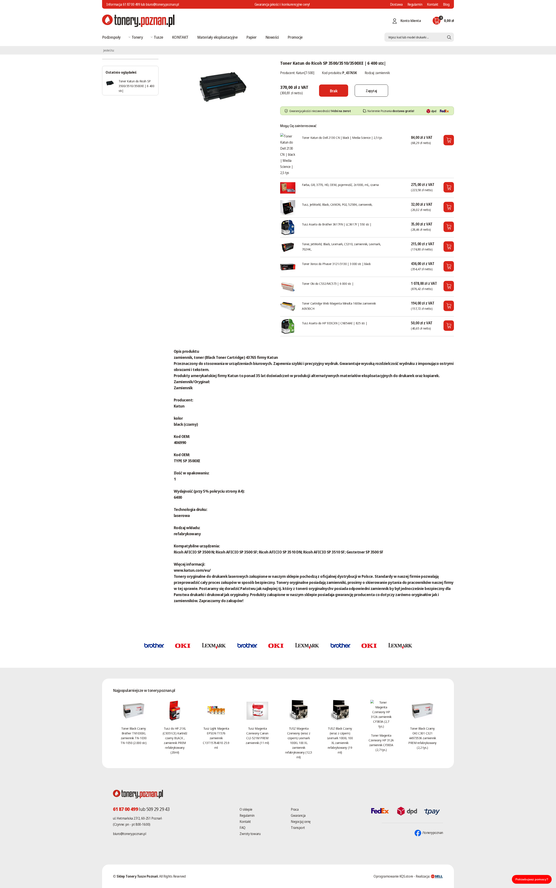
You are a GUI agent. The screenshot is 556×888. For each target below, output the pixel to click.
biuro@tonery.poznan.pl (129, 833)
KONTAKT (180, 37)
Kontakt (432, 4)
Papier (251, 37)
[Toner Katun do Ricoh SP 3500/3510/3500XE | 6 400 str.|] (222, 85)
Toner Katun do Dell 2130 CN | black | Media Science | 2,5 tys (342, 137)
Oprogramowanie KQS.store (393, 876)
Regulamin (414, 4)
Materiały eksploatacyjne (217, 37)
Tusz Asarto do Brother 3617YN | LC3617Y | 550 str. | (336, 224)
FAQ (242, 827)
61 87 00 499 (131, 4)
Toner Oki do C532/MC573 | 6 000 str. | (327, 283)
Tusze (158, 37)
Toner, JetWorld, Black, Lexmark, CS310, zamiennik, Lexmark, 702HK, (341, 246)
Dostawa (396, 4)
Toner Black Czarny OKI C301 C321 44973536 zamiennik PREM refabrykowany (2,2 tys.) (422, 738)
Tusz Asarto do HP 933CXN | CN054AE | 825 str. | (334, 323)
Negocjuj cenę (301, 821)
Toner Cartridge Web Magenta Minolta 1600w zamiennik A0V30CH (339, 306)
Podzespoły (111, 37)
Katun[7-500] (305, 72)
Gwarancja (298, 815)
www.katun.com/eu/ (192, 570)
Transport (298, 827)
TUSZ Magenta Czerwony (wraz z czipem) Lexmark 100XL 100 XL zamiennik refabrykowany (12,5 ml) (298, 742)
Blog (446, 4)
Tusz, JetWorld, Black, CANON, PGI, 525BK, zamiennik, (337, 204)
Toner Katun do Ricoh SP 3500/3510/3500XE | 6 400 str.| (136, 86)
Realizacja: (423, 876)
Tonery (137, 37)
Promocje (295, 37)
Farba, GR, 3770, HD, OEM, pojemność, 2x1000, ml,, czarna (340, 184)
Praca (295, 809)
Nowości (272, 37)
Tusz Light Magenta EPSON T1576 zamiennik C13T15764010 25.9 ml (216, 738)
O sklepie (246, 809)
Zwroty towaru (250, 833)
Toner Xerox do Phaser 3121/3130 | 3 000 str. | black (336, 264)
